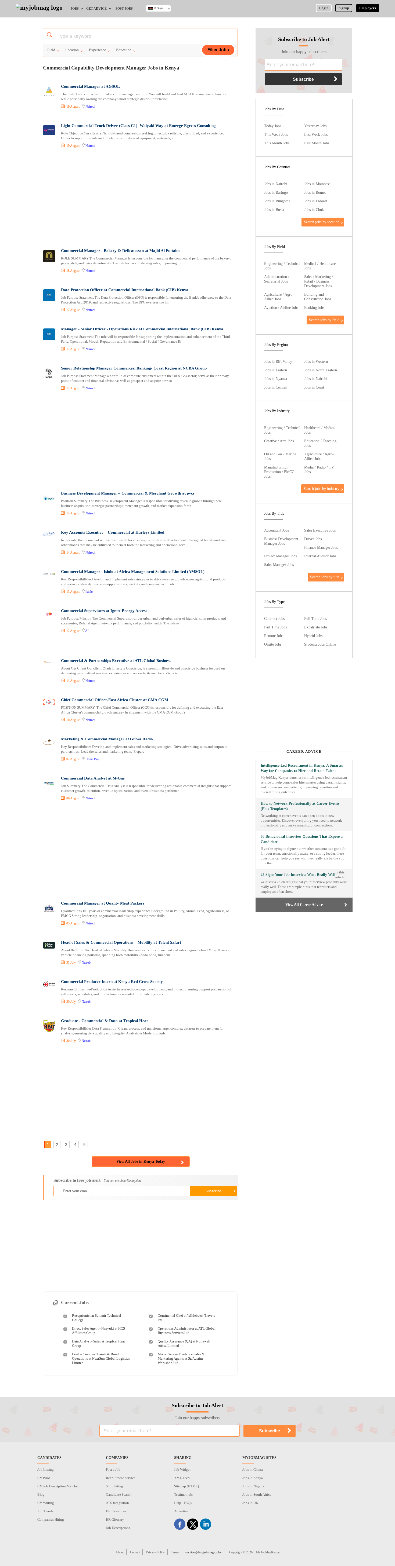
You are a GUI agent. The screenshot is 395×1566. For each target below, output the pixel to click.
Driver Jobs (313, 539)
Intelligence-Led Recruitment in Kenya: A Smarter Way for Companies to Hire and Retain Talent (302, 768)
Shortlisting (114, 1486)
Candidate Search (118, 1494)
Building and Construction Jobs (317, 296)
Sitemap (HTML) (186, 1486)
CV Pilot (43, 1478)
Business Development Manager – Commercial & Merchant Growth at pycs (128, 493)
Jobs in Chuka (314, 209)
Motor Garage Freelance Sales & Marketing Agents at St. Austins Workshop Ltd (181, 1358)
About (120, 1552)
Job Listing (45, 1470)
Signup (344, 8)
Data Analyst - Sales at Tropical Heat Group (98, 1343)
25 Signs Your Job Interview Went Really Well (298, 875)
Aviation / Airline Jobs (281, 307)
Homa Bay (92, 759)
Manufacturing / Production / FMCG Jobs (279, 471)
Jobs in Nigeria (253, 1486)
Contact (135, 1552)
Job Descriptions (118, 1528)
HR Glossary (115, 1519)
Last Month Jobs (316, 143)
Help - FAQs (183, 1503)
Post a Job (113, 1470)
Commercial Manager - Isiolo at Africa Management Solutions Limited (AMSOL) (132, 571)
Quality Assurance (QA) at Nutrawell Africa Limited (184, 1343)
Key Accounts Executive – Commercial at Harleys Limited (112, 532)
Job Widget (182, 1470)
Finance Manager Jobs (321, 547)
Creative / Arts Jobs (279, 441)
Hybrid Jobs (313, 636)
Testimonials (183, 1494)
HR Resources (116, 1511)
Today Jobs (272, 126)
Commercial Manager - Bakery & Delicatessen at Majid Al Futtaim (120, 250)
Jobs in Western (316, 361)
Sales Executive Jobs (320, 530)
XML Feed (182, 1478)
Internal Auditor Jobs (320, 556)
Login (323, 8)
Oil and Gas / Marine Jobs (280, 456)
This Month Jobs (276, 143)
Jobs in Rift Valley (278, 361)
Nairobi (90, 106)
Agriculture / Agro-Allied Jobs (279, 296)
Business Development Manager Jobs (281, 541)
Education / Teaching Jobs (320, 443)
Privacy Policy (155, 1552)
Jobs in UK (250, 1503)
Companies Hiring (50, 1519)
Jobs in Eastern (275, 370)
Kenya (158, 8)
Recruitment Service (120, 1478)
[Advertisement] (140, 198)
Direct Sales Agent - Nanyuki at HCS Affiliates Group (98, 1330)
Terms (175, 1552)
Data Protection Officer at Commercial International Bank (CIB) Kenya (124, 290)
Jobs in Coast (314, 387)
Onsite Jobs (272, 644)
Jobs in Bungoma (277, 201)
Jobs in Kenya (252, 1478)
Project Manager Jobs (280, 556)
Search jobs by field (324, 320)
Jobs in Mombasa (317, 184)
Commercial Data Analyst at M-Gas (93, 778)
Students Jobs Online (320, 644)
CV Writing (45, 1503)
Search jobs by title (324, 577)
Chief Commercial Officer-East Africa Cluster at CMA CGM (114, 700)
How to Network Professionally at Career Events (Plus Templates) (300, 806)
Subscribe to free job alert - (97, 1180)
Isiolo (89, 592)
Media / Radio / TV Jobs (319, 469)
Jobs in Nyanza (275, 378)
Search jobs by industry (321, 488)
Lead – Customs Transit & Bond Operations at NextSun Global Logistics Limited (101, 1358)
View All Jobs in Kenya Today (140, 1161)
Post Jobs (124, 8)
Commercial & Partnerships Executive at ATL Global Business (116, 660)
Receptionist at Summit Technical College (96, 1317)
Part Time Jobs (275, 627)
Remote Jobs (273, 636)
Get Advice (96, 8)
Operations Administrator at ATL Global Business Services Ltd (187, 1330)
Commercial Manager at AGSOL (90, 86)
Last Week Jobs (316, 134)
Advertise (181, 1511)
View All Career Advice (304, 905)
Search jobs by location (321, 222)
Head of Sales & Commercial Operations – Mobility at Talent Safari (121, 942)
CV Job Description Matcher (58, 1486)
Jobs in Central (275, 387)
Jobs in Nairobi (275, 184)
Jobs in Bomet (315, 192)
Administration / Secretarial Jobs (276, 279)
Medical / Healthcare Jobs (320, 265)
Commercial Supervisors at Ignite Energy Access (104, 611)
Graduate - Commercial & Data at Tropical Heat (104, 1021)
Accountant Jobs (276, 530)
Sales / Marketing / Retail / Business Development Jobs (318, 281)
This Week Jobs (276, 134)
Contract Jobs (274, 618)
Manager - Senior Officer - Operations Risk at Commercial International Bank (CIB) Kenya (142, 329)
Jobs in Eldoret (315, 201)
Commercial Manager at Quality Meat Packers (102, 903)
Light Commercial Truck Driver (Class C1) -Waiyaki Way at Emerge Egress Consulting (138, 125)
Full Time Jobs (315, 618)
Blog (41, 1494)
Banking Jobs (314, 307)
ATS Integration (117, 1503)
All (87, 631)
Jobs (75, 8)
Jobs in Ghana (252, 1470)
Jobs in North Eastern (320, 370)
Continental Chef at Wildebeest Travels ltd (186, 1317)
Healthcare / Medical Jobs (320, 430)
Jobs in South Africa (256, 1494)
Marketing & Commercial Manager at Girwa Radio (107, 739)
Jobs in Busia (274, 209)
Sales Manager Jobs (279, 564)
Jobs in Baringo (276, 192)
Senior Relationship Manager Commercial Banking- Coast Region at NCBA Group (134, 368)
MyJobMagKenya (267, 1552)
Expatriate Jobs (315, 627)
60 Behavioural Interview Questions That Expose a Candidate (302, 839)
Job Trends (45, 1511)
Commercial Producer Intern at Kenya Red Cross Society (112, 981)
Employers (367, 8)
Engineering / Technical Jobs (282, 265)
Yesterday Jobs (315, 126)
